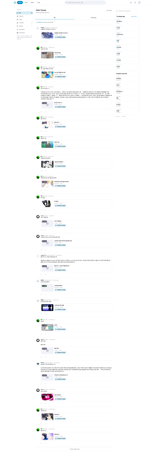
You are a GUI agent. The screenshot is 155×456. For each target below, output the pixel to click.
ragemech (43, 255)
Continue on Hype (61, 37)
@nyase (46, 215)
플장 (41, 47)
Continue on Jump (61, 289)
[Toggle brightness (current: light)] (131, 2)
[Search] (135, 2)
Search (110, 10)
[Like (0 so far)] (45, 61)
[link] (74, 35)
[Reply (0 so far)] (41, 41)
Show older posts (75, 449)
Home (20, 2)
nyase (42, 215)
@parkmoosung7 (48, 362)
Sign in (40, 22)
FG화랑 (42, 27)
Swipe (32, 2)
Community (118, 116)
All (54, 17)
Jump (38, 2)
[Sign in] (139, 2)
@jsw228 (45, 47)
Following (93, 17)
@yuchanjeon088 (50, 255)
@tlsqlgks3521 (47, 280)
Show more (134, 16)
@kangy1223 (47, 27)
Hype (26, 2)
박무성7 (42, 362)
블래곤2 (42, 280)
